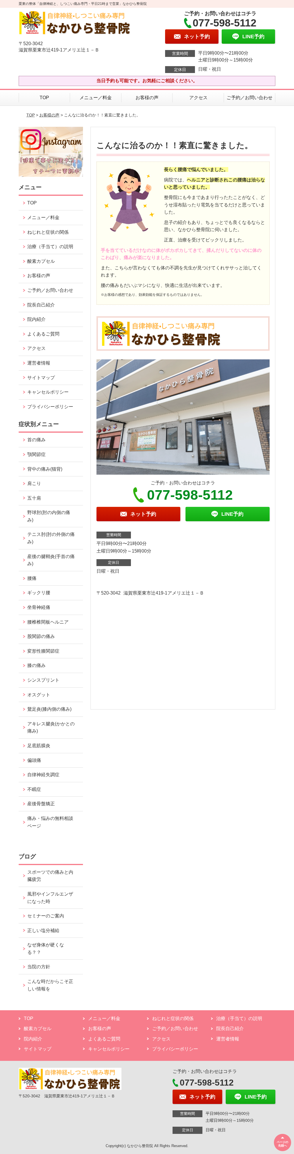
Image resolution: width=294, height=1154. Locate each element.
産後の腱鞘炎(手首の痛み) (51, 560)
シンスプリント (43, 680)
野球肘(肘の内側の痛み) (48, 516)
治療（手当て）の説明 (50, 246)
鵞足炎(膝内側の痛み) (49, 709)
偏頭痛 (34, 760)
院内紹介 (36, 319)
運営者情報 (38, 363)
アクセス (198, 97)
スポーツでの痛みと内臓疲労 (50, 876)
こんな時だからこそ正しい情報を (50, 985)
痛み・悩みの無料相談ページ (50, 822)
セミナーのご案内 (45, 915)
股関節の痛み (41, 636)
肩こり (34, 483)
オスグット (38, 694)
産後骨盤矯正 (41, 803)
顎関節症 (36, 454)
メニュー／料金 (96, 97)
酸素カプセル (41, 261)
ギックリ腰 (38, 592)
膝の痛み (36, 665)
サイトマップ (41, 377)
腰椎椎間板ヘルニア (48, 622)
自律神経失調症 (43, 774)
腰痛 (31, 578)
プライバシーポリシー (50, 406)
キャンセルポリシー (48, 392)
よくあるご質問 (43, 333)
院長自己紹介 (41, 304)
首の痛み (36, 439)
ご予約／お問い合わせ (249, 97)
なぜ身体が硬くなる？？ (45, 948)
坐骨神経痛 (38, 607)
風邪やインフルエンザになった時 (50, 898)
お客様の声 (147, 97)
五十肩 (34, 498)
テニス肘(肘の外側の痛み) (51, 538)
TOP (44, 97)
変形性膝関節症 (43, 651)
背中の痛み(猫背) (44, 469)
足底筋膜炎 (38, 745)
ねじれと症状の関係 (48, 232)
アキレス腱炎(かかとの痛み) (51, 727)
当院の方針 (38, 966)
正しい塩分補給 (43, 930)
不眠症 (34, 789)
